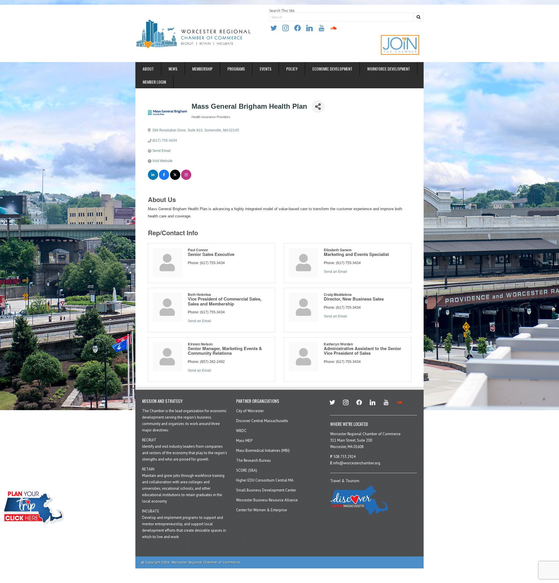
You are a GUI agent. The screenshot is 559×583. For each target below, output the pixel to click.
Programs (236, 69)
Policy (292, 69)
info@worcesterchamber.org (356, 463)
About (148, 69)
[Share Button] (318, 106)
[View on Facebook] (164, 179)
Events (265, 69)
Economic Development (332, 69)
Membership (202, 69)
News (173, 69)
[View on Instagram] (186, 179)
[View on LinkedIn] (153, 179)
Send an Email (335, 272)
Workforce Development (388, 69)
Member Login (154, 82)
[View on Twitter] (175, 179)
